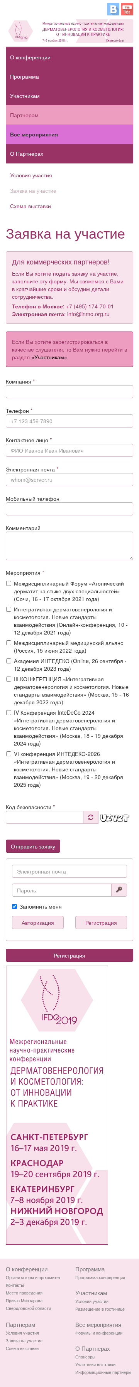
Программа (24, 76)
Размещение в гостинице (100, 1309)
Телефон (19, 410)
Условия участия (31, 175)
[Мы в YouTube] (127, 8)
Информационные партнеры (103, 1372)
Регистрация (101, 922)
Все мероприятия (34, 134)
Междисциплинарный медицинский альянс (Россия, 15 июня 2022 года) (68, 646)
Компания (20, 381)
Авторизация (38, 922)
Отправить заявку (33, 846)
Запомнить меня (41, 906)
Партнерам (24, 115)
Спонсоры (85, 1356)
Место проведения (24, 1292)
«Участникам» (49, 357)
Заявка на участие (33, 190)
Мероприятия (25, 572)
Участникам (25, 95)
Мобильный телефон (32, 498)
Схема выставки (30, 206)
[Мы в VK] (113, 8)
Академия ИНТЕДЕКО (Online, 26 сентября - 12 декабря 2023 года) (70, 664)
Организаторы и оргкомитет (33, 1277)
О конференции (30, 57)
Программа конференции (100, 1277)
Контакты (15, 1285)
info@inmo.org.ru (88, 314)
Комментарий (23, 528)
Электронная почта (32, 469)
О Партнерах (26, 153)
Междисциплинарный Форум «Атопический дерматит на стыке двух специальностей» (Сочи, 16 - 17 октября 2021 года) (69, 591)
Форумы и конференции (98, 1333)
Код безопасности (30, 807)
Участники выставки (95, 1364)
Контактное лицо (29, 440)
